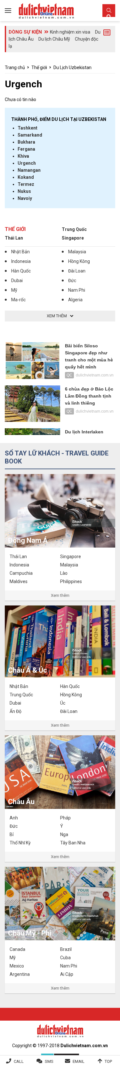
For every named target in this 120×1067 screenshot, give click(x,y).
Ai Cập (66, 974)
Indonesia (21, 261)
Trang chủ (15, 67)
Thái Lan (14, 238)
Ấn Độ (15, 711)
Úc (62, 703)
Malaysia (77, 251)
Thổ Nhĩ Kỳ (20, 842)
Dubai (17, 280)
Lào (64, 573)
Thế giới (39, 67)
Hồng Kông (79, 261)
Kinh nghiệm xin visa (70, 32)
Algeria (75, 299)
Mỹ (14, 290)
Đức (72, 280)
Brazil (66, 949)
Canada (17, 949)
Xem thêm (60, 595)
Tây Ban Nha (72, 842)
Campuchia (21, 573)
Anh (14, 817)
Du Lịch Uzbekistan (72, 67)
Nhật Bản (20, 251)
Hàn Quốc (21, 270)
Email (78, 1061)
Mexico (17, 965)
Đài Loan (76, 270)
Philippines (71, 581)
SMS (49, 1061)
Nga (64, 834)
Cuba (65, 957)
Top (108, 1061)
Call (19, 1061)
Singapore (73, 238)
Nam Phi (76, 290)
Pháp (65, 817)
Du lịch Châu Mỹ (54, 39)
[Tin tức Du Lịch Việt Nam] (60, 1029)
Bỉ (11, 834)
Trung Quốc (74, 229)
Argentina (20, 974)
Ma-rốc (18, 299)
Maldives (19, 581)
